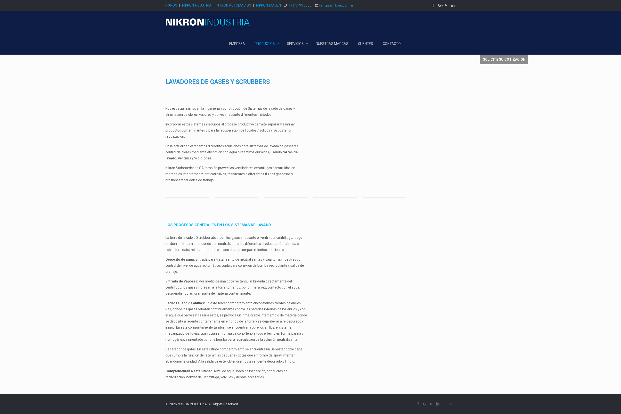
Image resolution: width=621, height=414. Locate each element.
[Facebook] (433, 5)
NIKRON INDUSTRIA (197, 5)
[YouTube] (446, 5)
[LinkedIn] (453, 5)
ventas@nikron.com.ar (336, 5)
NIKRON (171, 5)
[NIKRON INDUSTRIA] (207, 22)
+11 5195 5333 (300, 5)
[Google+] (439, 5)
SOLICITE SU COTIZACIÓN (504, 59)
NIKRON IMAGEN (268, 5)
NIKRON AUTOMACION (234, 5)
